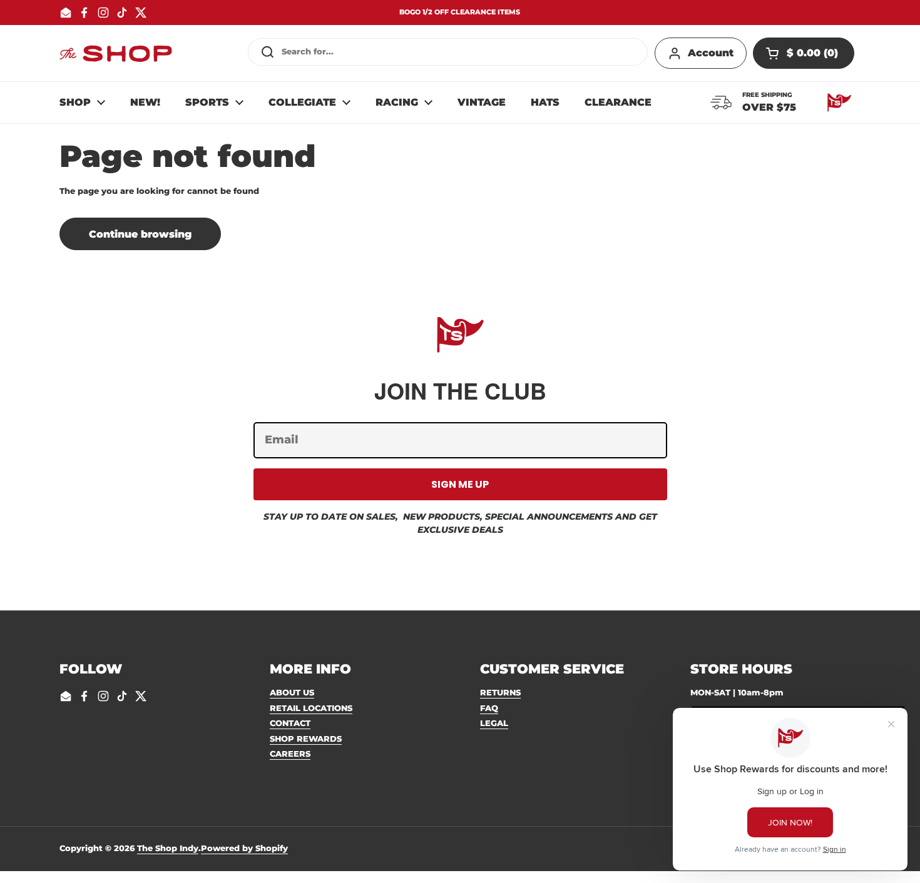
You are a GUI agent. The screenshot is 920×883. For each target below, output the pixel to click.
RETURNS (500, 692)
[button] (803, 53)
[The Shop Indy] (115, 53)
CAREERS (290, 754)
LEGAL (494, 723)
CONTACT (290, 723)
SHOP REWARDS (306, 739)
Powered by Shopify (244, 848)
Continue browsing (140, 234)
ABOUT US (292, 692)
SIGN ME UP (460, 484)
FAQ (489, 708)
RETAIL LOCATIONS (311, 708)
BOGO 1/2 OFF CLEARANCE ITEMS (459, 12)
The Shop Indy (167, 848)
